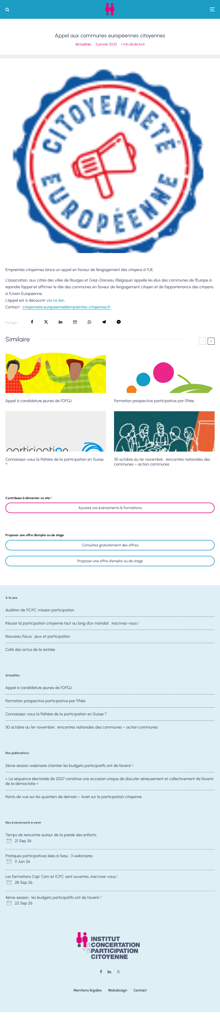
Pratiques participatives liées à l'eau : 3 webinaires (49, 855)
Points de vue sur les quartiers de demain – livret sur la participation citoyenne (73, 796)
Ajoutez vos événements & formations (110, 508)
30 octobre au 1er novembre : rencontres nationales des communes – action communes (162, 462)
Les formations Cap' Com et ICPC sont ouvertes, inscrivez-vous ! (61, 876)
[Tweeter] (46, 322)
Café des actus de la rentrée (30, 649)
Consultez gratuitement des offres (110, 545)
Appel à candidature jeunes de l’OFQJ (38, 400)
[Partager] (32, 322)
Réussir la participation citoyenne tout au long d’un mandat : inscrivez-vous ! (72, 623)
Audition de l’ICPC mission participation (39, 610)
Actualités (83, 44)
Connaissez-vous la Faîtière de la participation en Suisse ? (54, 462)
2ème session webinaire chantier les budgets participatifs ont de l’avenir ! (69, 765)
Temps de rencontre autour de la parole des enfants (50, 834)
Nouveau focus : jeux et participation (37, 636)
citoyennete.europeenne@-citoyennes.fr (67, 307)
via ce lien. (55, 300)
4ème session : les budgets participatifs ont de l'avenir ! (53, 897)
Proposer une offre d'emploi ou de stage (110, 561)
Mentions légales (87, 990)
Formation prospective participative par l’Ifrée (154, 400)
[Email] (75, 322)
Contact (140, 990)
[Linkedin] (109, 971)
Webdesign (117, 990)
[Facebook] (101, 971)
